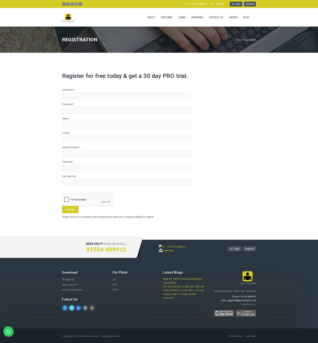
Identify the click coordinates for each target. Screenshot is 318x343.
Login (237, 4)
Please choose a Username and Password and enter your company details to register (108, 216)
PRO (114, 284)
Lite (114, 279)
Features (166, 17)
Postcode (68, 161)
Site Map (250, 336)
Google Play (68, 279)
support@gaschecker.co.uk (241, 300)
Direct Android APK (72, 289)
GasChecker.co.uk (90, 336)
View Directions (248, 304)
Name (66, 118)
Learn (182, 17)
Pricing (233, 17)
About (151, 17)
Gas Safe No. (70, 176)
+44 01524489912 (198, 4)
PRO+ (115, 289)
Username (68, 89)
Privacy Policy (236, 336)
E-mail (66, 132)
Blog (246, 17)
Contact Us (216, 17)
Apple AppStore (70, 284)
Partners (197, 17)
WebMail (219, 4)
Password (68, 104)
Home (239, 39)
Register (250, 4)
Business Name (71, 147)
